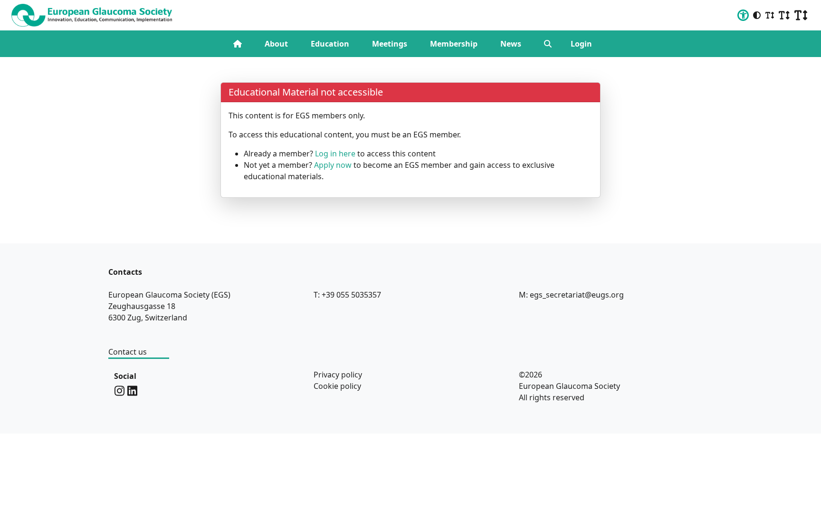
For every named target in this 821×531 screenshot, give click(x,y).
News (510, 44)
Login (581, 44)
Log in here (335, 153)
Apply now (333, 165)
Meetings (389, 44)
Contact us (127, 352)
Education (330, 44)
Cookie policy (337, 386)
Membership (453, 44)
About (276, 44)
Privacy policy (338, 374)
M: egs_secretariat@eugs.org (571, 295)
